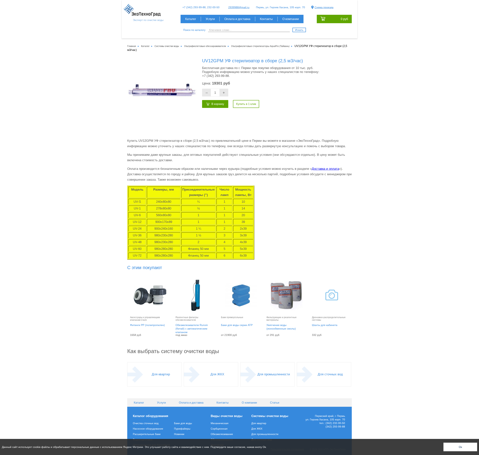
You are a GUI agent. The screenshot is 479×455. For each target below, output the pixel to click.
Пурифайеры (182, 428)
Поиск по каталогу (194, 29)
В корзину (217, 103)
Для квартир (161, 374)
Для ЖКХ (217, 374)
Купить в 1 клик (246, 103)
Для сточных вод (330, 374)
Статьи (274, 402)
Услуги (210, 19)
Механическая (219, 423)
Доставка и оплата (325, 169)
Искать (299, 29)
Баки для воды (183, 423)
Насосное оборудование (148, 428)
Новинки (179, 434)
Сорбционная (219, 428)
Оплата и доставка (237, 19)
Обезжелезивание (222, 434)
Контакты (266, 19)
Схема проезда (324, 7)
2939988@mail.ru (238, 7)
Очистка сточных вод (145, 423)
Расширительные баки (147, 434)
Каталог (190, 19)
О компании (290, 19)
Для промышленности (273, 374)
